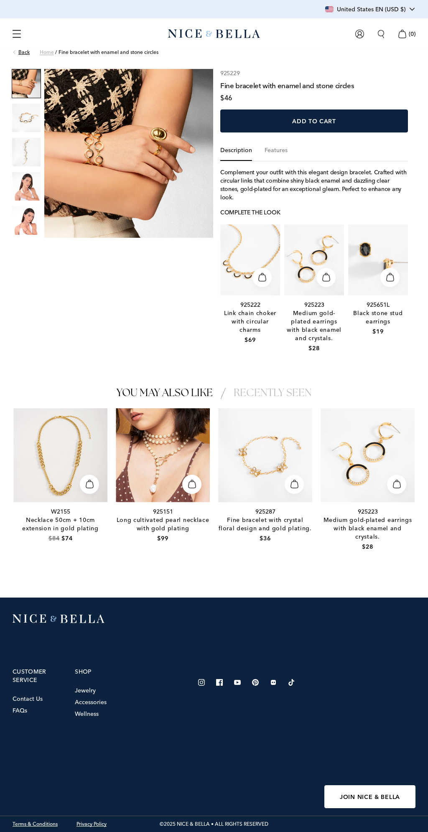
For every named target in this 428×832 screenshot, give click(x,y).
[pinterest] (255, 682)
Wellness (87, 714)
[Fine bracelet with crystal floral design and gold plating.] (265, 455)
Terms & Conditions (35, 824)
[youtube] (237, 682)
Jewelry (85, 690)
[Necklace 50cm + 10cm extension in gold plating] (60, 455)
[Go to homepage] (214, 33)
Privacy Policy (91, 824)
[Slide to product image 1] (26, 83)
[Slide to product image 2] (26, 117)
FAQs (20, 710)
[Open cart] (402, 34)
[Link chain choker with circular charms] (250, 259)
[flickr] (273, 682)
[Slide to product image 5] (26, 220)
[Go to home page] (214, 618)
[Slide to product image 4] (26, 186)
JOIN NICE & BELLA (370, 797)
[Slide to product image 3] (26, 152)
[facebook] (219, 682)
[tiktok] (291, 682)
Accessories (91, 702)
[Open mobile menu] (17, 34)
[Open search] (381, 34)
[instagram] (201, 682)
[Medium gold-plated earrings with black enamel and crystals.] (314, 259)
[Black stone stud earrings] (378, 259)
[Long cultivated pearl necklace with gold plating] (163, 455)
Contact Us (28, 698)
